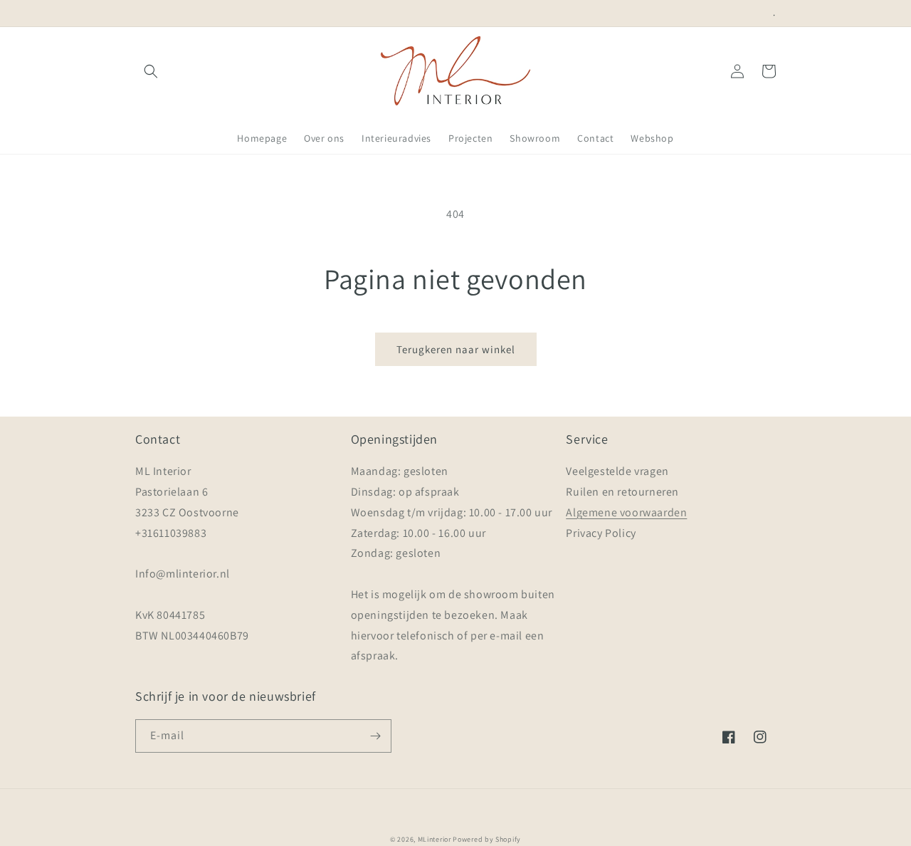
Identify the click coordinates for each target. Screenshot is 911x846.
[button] (151, 71)
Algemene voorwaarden (626, 512)
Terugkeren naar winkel (455, 349)
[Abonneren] (375, 736)
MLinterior (434, 839)
